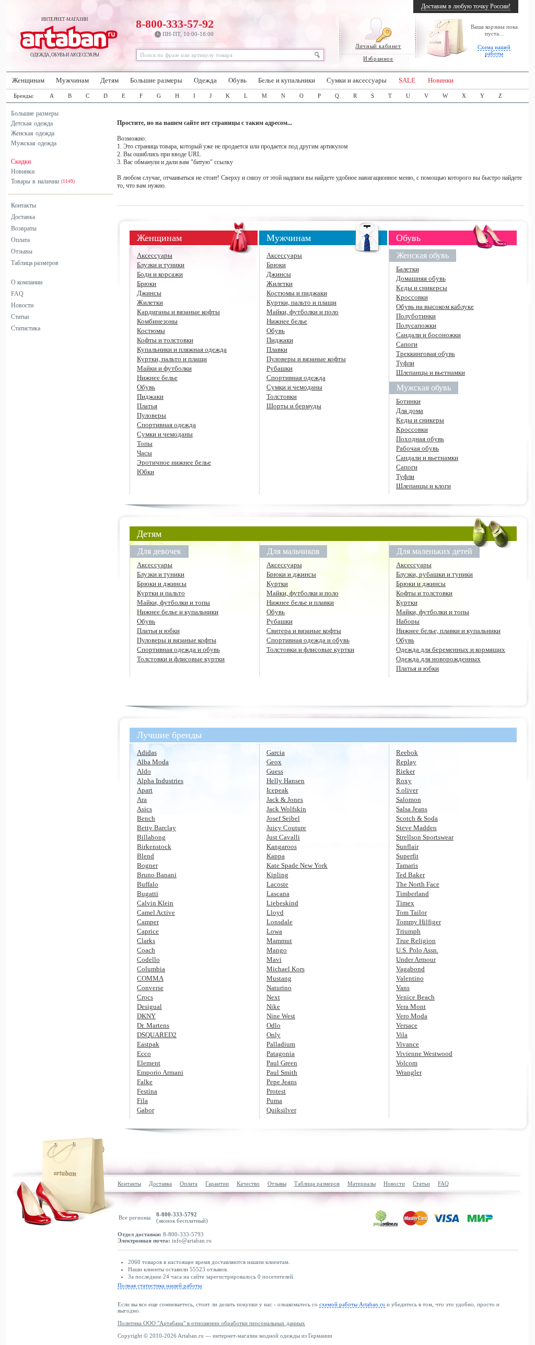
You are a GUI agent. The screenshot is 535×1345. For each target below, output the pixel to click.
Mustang (279, 978)
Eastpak (148, 1044)
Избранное (378, 58)
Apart (145, 790)
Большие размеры (156, 80)
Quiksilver (281, 1110)
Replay (406, 762)
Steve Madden (416, 828)
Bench (146, 818)
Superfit (407, 856)
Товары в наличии (43, 181)
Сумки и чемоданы (165, 434)
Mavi (274, 959)
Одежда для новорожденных (438, 659)
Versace (406, 1025)
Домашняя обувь (421, 278)
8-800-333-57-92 (175, 27)
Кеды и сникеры (420, 420)
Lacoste (277, 884)
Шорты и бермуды (293, 406)
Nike (273, 1006)
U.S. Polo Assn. (417, 950)
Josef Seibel (283, 818)
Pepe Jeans (281, 1082)
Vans (403, 988)
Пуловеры (151, 415)
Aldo (144, 771)
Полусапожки (416, 325)
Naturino (279, 988)
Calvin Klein (155, 903)
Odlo (273, 1025)
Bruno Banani (157, 875)
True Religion (416, 941)
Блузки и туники (160, 265)
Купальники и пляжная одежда (182, 349)
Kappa (275, 856)
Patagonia (280, 1053)
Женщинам (28, 80)
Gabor (145, 1110)
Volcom (406, 1063)
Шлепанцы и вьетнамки (430, 372)
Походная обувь (420, 439)
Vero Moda (411, 1016)
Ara (142, 799)
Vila (402, 1035)
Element (148, 1063)
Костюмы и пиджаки (296, 293)
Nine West (280, 1016)
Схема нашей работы (494, 50)
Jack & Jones (284, 799)
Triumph (408, 931)
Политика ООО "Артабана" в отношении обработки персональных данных (211, 1323)
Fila (142, 1101)
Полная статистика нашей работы (160, 1285)
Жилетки (150, 302)
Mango (276, 950)
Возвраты (24, 228)
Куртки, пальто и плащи (172, 359)
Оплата (20, 240)
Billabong (151, 837)
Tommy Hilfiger (418, 922)
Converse (150, 988)
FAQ (17, 293)
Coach (146, 950)
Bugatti (147, 894)
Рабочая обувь (417, 448)
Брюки (146, 284)
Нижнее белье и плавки (300, 602)
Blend (145, 856)
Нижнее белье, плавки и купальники (448, 631)
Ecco (144, 1053)
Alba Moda (153, 762)
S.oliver (407, 790)
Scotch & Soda (417, 818)
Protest (276, 1091)
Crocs (145, 997)
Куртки (277, 584)
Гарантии (217, 1183)
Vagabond (410, 969)
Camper (148, 922)
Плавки (276, 349)
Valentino (410, 978)
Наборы (408, 621)
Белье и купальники (286, 80)
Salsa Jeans (411, 809)
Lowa (274, 931)
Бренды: (24, 96)
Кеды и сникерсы (421, 288)
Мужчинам (72, 80)
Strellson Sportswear (424, 837)
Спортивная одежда (166, 425)
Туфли (405, 363)
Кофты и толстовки (165, 340)
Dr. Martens (153, 1025)
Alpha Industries (160, 781)
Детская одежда (32, 123)
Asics (144, 809)
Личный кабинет (378, 46)
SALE (407, 80)
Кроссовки (412, 297)
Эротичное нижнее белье (174, 462)
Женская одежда (32, 133)
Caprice (148, 931)
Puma (274, 1101)
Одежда (205, 80)
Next (273, 997)
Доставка (23, 217)
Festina (147, 1091)
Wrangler (409, 1072)
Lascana (277, 894)
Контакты (23, 205)
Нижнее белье (157, 378)
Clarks (146, 941)
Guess (274, 771)
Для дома (409, 411)
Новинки (440, 80)
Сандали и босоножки (428, 335)
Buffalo (147, 884)
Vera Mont (411, 1006)
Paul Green (281, 1063)
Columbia (151, 969)
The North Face (417, 884)
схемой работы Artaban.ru (352, 1304)
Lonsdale (279, 922)
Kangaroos (281, 846)
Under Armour (416, 959)
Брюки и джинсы (162, 584)
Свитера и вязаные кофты (303, 631)
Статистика (25, 328)
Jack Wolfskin (286, 809)
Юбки (145, 472)
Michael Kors (285, 969)
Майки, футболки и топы (173, 602)
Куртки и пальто (161, 593)
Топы (145, 443)
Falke (145, 1082)
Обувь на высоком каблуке (435, 307)
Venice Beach (415, 997)
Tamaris (407, 865)
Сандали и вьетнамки (427, 458)
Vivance (407, 1044)
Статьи (20, 316)
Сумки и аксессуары (357, 80)
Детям (109, 80)
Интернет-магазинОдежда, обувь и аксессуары (64, 37)
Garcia (275, 752)
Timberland (412, 894)
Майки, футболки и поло (302, 312)
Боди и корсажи (160, 274)
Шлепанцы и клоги (423, 486)
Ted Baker (410, 875)
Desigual (149, 1006)
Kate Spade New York (297, 865)
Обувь (237, 80)
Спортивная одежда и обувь (178, 649)
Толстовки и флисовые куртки (181, 659)
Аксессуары (154, 255)
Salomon (408, 799)
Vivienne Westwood (424, 1053)
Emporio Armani (160, 1072)
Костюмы (151, 331)
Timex (405, 903)
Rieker (405, 771)
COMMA (150, 978)
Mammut (279, 941)
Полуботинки (416, 316)
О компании (26, 282)
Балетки (407, 269)
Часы (144, 453)
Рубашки (279, 368)
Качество (248, 1183)
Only (273, 1035)
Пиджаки (150, 396)
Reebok (407, 752)
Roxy (404, 781)
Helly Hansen (285, 781)
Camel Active (156, 912)
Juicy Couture (286, 828)
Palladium (280, 1044)
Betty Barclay (156, 828)
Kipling (277, 875)
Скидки (21, 161)
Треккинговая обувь (425, 354)
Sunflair (407, 846)
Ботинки (408, 401)
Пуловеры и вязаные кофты (306, 359)
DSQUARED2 (157, 1035)
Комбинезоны (157, 321)
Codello (148, 959)
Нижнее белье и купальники (177, 612)
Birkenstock (154, 846)
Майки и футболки (164, 368)
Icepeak (277, 790)
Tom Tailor (411, 912)
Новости (22, 305)
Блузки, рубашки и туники (434, 574)
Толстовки (281, 396)
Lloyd (275, 912)
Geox (274, 762)
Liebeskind (282, 903)
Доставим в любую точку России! (465, 6)
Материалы (361, 1183)
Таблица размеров (35, 263)
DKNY (146, 1016)
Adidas (147, 752)
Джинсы (149, 293)
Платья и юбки (158, 631)
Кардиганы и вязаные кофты (178, 312)
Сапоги (406, 344)
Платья (147, 406)
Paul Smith (281, 1072)
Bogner (147, 865)
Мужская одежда (33, 143)
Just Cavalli (283, 837)
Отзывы (21, 251)
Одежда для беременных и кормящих (450, 649)
